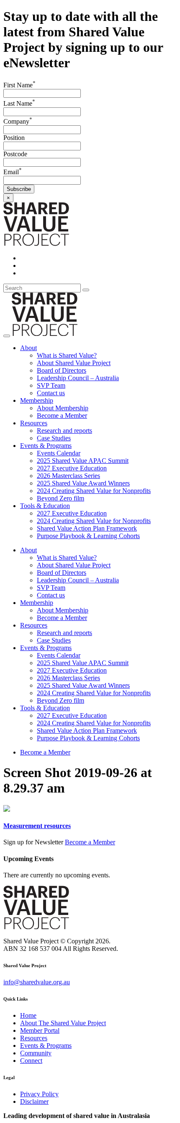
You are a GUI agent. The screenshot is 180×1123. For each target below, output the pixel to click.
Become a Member (62, 415)
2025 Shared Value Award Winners (83, 483)
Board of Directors (61, 370)
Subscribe (19, 189)
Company (17, 121)
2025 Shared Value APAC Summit (83, 460)
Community (35, 1053)
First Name (19, 85)
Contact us (51, 392)
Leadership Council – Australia (78, 377)
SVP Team (51, 385)
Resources (33, 423)
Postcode (15, 154)
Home (28, 1015)
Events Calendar (58, 453)
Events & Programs (46, 445)
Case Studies (54, 438)
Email (12, 171)
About (28, 347)
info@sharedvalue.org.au (36, 982)
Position (14, 137)
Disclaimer (34, 1101)
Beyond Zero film (60, 498)
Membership (36, 400)
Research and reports (64, 430)
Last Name (19, 103)
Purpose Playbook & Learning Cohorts (88, 535)
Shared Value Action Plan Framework (87, 528)
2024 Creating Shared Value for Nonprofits (94, 490)
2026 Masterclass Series (68, 475)
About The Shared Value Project (63, 1022)
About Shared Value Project (74, 362)
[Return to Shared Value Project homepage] (36, 243)
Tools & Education (45, 505)
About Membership (62, 408)
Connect (31, 1060)
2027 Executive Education (72, 468)
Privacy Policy (39, 1094)
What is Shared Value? (67, 355)
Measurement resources (37, 825)
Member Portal (39, 1030)
